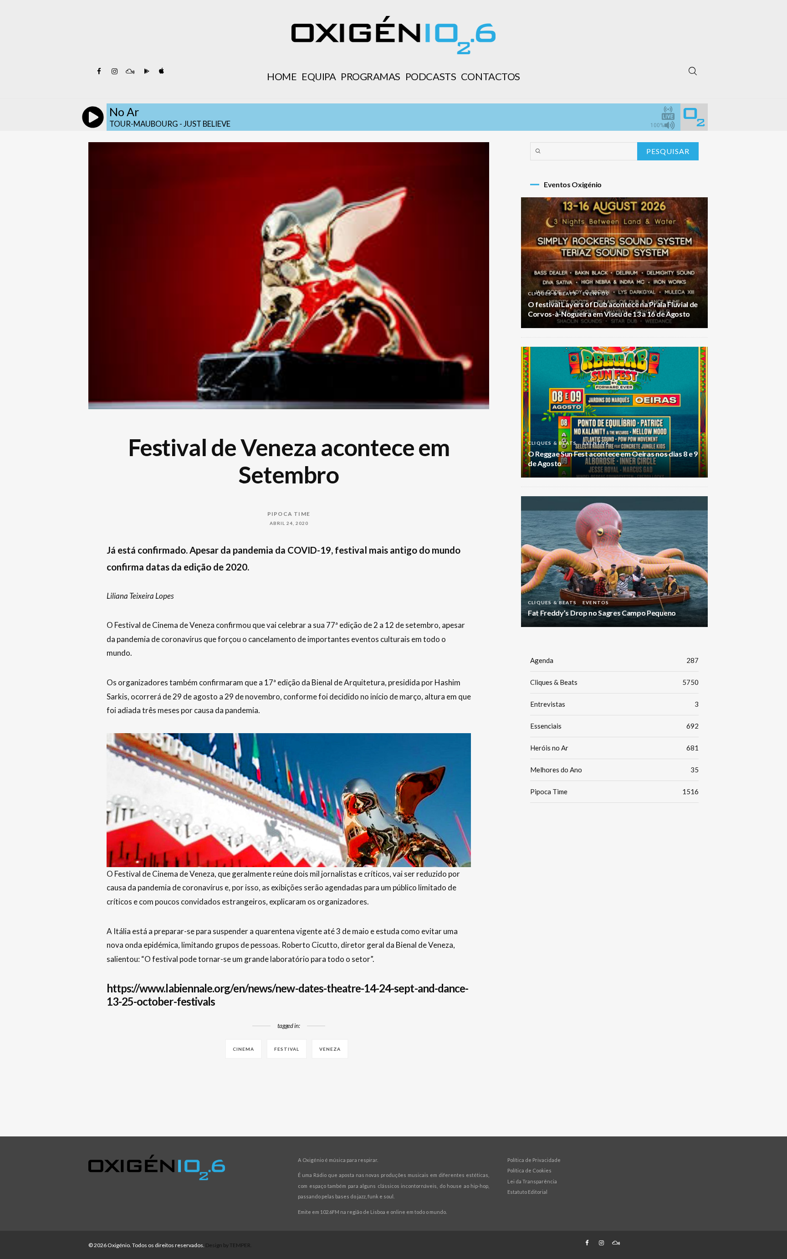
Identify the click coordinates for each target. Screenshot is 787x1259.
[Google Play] (145, 71)
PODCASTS (430, 76)
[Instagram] (114, 71)
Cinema (243, 1049)
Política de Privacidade (534, 1160)
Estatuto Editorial (527, 1192)
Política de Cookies (529, 1170)
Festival (286, 1049)
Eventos (596, 293)
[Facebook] (99, 71)
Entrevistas (614, 704)
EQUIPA (319, 76)
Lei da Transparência (532, 1181)
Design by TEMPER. (228, 1245)
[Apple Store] (161, 71)
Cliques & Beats (552, 293)
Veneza (330, 1049)
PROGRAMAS (370, 76)
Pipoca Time (288, 513)
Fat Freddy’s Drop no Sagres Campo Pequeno (602, 612)
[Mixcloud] (130, 71)
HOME (281, 76)
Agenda (614, 660)
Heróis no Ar (614, 748)
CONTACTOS (490, 76)
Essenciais (614, 726)
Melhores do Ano (614, 770)
